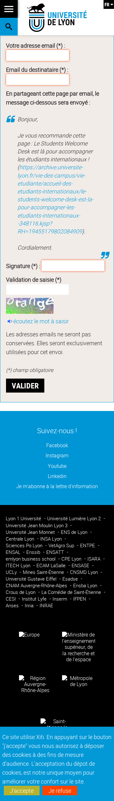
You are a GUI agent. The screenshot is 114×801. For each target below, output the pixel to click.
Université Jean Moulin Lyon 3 (37, 525)
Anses (13, 605)
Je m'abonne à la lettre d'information (57, 486)
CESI (11, 599)
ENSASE (81, 565)
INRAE (46, 605)
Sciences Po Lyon (25, 545)
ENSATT (55, 552)
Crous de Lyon (21, 592)
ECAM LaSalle (51, 565)
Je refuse (59, 790)
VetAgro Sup (61, 545)
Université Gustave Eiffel (32, 579)
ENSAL (14, 552)
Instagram (57, 455)
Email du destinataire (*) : (37, 69)
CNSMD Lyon (84, 572)
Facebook (57, 445)
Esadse (70, 579)
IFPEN (80, 599)
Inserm (60, 599)
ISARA (94, 559)
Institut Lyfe (35, 599)
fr (106, 4)
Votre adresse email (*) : (35, 45)
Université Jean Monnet (31, 532)
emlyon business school (31, 559)
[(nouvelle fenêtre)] (79, 646)
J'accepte (22, 790)
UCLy (12, 572)
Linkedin (57, 476)
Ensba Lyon (85, 585)
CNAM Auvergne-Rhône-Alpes (37, 585)
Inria (30, 605)
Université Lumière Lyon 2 (74, 518)
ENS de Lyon (75, 532)
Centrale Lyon (20, 539)
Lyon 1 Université (24, 518)
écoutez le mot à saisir (41, 321)
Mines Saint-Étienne (44, 572)
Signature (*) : (23, 265)
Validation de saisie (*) (33, 279)
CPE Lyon (72, 559)
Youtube (57, 466)
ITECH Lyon (19, 565)
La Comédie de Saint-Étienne (71, 592)
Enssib (33, 552)
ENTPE (88, 545)
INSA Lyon (51, 539)
